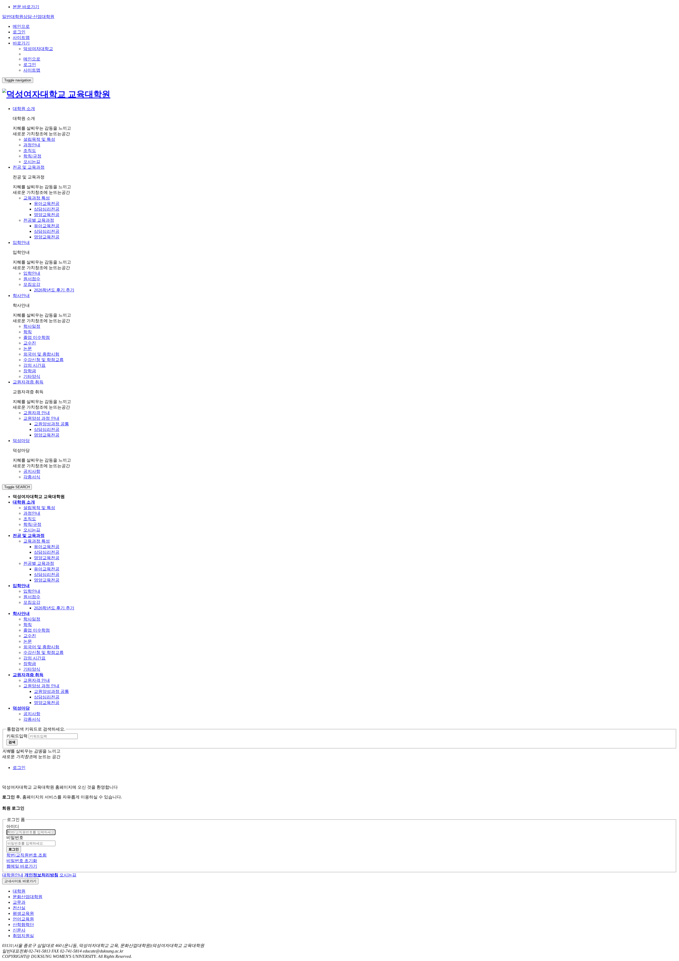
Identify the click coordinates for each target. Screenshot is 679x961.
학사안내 (21, 295)
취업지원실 (23, 935)
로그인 (19, 32)
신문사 (19, 930)
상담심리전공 (46, 209)
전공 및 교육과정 (29, 167)
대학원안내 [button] (12, 875)
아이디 (12, 826)
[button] (41, 875)
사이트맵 (21, 37)
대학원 (19, 891)
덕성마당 (21, 440)
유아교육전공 (46, 203)
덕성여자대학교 (38, 48)
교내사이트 (20, 881)
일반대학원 (12, 16)
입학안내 (21, 242)
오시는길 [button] (67, 875)
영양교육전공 (46, 214)
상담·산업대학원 (38, 16)
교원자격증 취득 (28, 382)
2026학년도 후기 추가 (54, 290)
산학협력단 (23, 924)
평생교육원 (23, 913)
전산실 (19, 908)
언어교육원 (23, 919)
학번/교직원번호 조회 (26, 855)
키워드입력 (17, 736)
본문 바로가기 (26, 7)
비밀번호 (14, 837)
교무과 (19, 902)
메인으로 (21, 26)
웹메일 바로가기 (21, 866)
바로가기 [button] (21, 43)
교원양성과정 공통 (51, 424)
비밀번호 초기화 (21, 860)
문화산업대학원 (27, 896)
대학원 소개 (24, 108)
